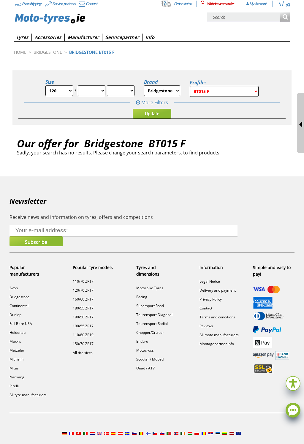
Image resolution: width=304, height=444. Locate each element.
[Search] (285, 17)
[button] (293, 382)
